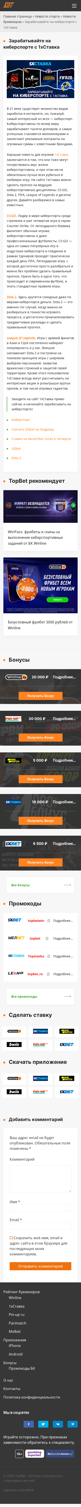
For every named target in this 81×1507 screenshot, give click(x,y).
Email (16, 1219)
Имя (15, 1201)
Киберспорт (20, 419)
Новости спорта (47, 16)
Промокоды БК (22, 1368)
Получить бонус (40, 696)
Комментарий (22, 1159)
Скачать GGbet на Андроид (32, 429)
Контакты (11, 1388)
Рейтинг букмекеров (21, 1291)
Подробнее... (64, 677)
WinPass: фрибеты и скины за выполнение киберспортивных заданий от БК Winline (35, 537)
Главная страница (17, 16)
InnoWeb (27, 1490)
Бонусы (9, 1362)
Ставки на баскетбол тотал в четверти (41, 439)
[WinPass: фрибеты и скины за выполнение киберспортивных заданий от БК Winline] (40, 521)
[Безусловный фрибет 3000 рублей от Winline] (40, 611)
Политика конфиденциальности (31, 1397)
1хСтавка (17, 1306)
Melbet (15, 1331)
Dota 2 (16, 458)
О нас (8, 1380)
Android (15, 1354)
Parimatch (17, 1323)
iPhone (15, 1345)
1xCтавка (61, 154)
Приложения (14, 1340)
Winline (15, 1297)
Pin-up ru (17, 1314)
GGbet (16, 448)
